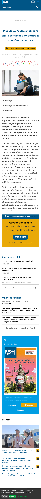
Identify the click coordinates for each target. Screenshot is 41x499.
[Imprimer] (35, 63)
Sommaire (12, 405)
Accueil (4, 14)
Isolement (7, 110)
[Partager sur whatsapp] (23, 63)
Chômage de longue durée (15, 105)
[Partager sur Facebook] (5, 63)
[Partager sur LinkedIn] (17, 63)
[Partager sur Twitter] (11, 63)
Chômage (7, 100)
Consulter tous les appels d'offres (19, 328)
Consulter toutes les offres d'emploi (19, 288)
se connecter (32, 2)
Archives (20, 410)
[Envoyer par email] (29, 63)
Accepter (12, 496)
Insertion (11, 14)
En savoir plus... (23, 496)
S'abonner (20, 237)
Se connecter (26, 243)
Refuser (4, 496)
